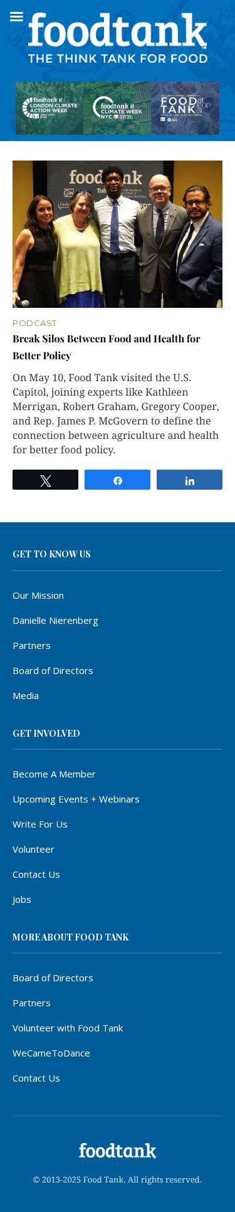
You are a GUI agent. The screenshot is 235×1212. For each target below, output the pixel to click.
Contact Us (36, 874)
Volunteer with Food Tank (68, 1027)
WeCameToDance (51, 1052)
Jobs (22, 899)
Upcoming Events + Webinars (76, 799)
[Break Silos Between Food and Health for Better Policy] (117, 234)
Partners (32, 645)
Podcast (35, 323)
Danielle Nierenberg (55, 620)
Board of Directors (53, 670)
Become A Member (54, 773)
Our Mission (38, 595)
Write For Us (40, 824)
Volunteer (34, 849)
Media (26, 695)
